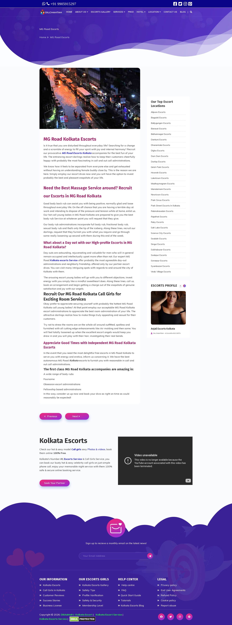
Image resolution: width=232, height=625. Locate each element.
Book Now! (116, 168)
